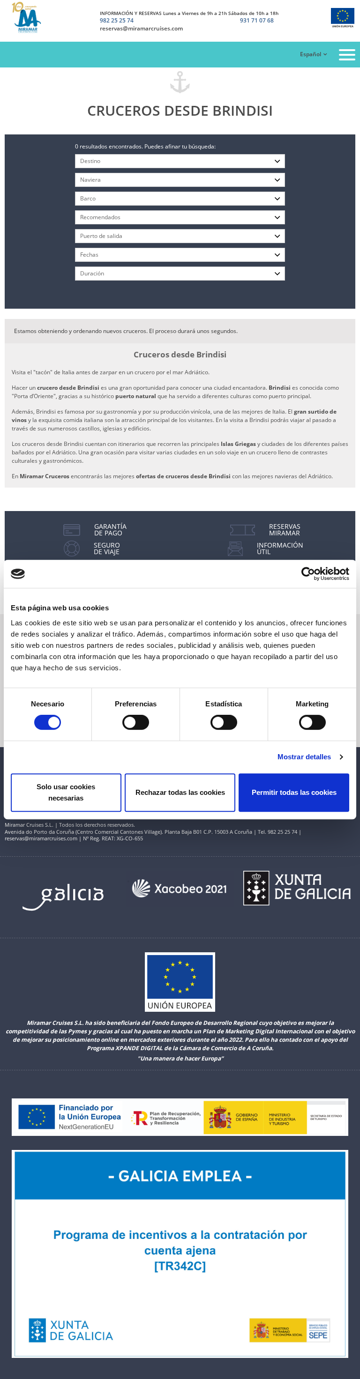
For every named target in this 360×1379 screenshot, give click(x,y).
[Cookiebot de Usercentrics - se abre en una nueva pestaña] (308, 574)
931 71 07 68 (257, 21)
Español (310, 54)
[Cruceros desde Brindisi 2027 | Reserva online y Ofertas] (31, 18)
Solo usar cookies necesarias (66, 792)
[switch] (135, 722)
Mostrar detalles (304, 757)
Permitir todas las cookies (294, 792)
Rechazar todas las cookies (180, 792)
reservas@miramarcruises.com (141, 28)
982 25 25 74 (117, 20)
